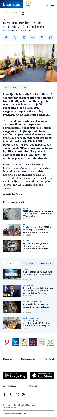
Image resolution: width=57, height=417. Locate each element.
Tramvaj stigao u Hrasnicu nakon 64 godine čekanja (37, 305)
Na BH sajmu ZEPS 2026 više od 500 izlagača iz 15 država (37, 273)
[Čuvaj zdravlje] (41, 342)
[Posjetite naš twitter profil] (11, 394)
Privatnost (33, 386)
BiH (23, 12)
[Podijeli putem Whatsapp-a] (42, 38)
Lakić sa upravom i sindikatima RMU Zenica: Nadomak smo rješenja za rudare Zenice (36, 323)
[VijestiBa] (16, 342)
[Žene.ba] (33, 342)
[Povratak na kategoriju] (52, 13)
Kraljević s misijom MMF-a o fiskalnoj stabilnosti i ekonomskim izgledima (38, 230)
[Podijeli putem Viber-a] (33, 38)
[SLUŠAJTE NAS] (24, 342)
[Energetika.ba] (50, 342)
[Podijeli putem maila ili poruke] (51, 38)
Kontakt (49, 359)
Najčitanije (45, 263)
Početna (6, 12)
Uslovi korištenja (9, 386)
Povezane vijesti (13, 202)
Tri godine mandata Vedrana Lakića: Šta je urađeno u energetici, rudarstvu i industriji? (38, 290)
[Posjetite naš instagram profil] (17, 394)
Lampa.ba (22, 414)
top (6, 87)
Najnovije (28, 263)
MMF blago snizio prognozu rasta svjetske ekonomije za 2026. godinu (38, 213)
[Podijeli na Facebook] (6, 38)
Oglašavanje (28, 359)
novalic (23, 87)
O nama (7, 359)
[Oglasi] (7, 342)
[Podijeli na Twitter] (15, 38)
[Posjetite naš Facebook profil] (4, 394)
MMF (14, 87)
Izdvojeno (12, 263)
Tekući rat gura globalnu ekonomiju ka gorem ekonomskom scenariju (36, 246)
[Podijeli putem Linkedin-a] (24, 38)
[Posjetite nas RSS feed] (23, 394)
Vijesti (15, 12)
